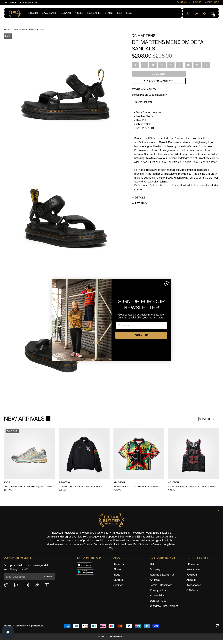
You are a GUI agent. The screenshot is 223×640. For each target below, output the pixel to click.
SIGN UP (141, 335)
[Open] (8, 632)
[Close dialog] (167, 284)
